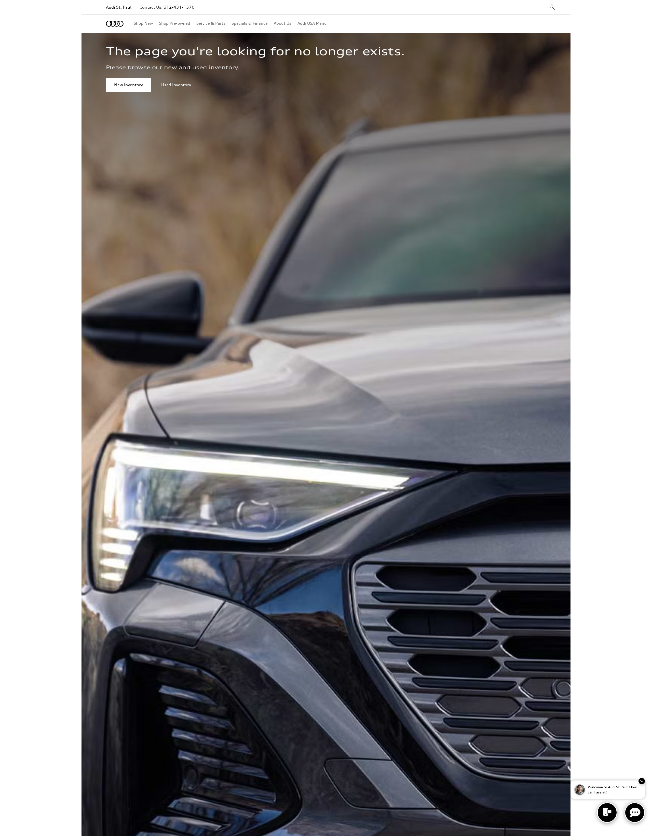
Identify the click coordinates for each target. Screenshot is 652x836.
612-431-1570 (179, 7)
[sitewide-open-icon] (552, 7)
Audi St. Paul (118, 7)
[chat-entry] (607, 812)
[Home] (115, 24)
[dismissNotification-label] (642, 781)
